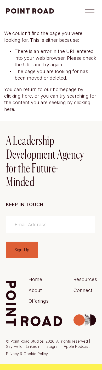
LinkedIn (33, 346)
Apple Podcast (76, 346)
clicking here (18, 96)
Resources (85, 279)
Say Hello (14, 346)
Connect (82, 290)
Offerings (39, 301)
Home (35, 279)
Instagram (52, 346)
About (35, 290)
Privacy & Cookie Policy (27, 353)
